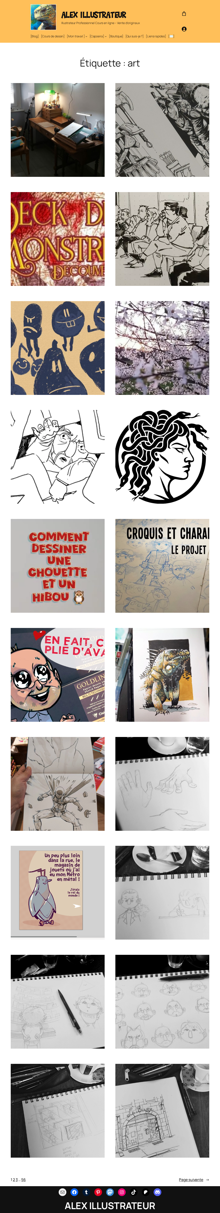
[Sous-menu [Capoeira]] (106, 36)
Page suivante (194, 1179)
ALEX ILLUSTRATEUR (93, 15)
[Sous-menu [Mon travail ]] (86, 36)
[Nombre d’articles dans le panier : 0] (184, 13)
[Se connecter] (184, 29)
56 (23, 1179)
